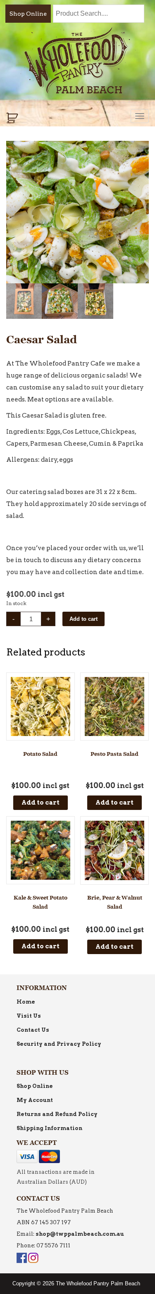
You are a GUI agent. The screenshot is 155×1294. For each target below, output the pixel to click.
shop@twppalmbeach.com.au (80, 1234)
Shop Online (28, 13)
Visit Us (29, 1016)
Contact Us (33, 1030)
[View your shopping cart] (13, 117)
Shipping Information (49, 1128)
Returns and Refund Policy (57, 1114)
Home (26, 1002)
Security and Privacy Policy (59, 1044)
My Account (35, 1100)
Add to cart (83, 619)
